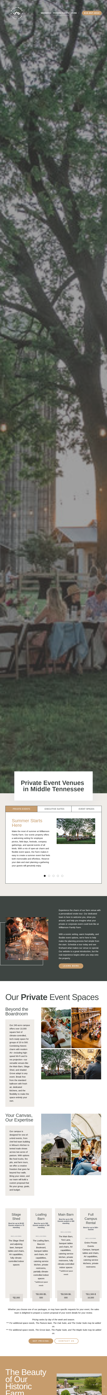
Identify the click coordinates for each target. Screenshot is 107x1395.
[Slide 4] (58, 876)
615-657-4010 (92, 13)
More (74, 13)
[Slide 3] (53, 876)
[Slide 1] (45, 876)
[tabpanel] (53, 847)
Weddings (46, 13)
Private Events (61, 13)
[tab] (21, 809)
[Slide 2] (49, 876)
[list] (53, 844)
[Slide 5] (62, 876)
